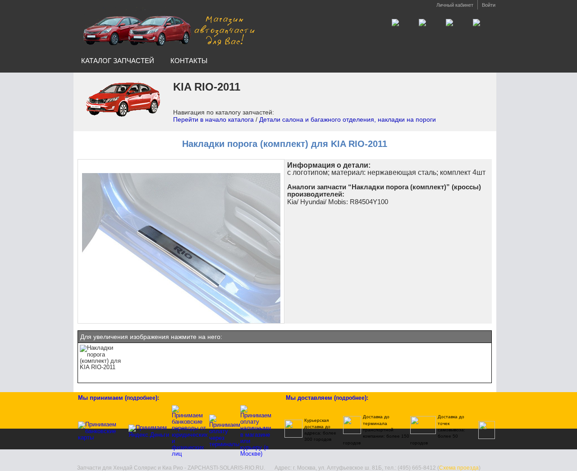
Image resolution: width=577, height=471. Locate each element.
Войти (488, 5)
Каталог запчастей (117, 60)
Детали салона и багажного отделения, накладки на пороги (347, 119)
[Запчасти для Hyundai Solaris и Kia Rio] (168, 26)
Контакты (188, 60)
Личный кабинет (454, 5)
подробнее (141, 398)
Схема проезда (459, 468)
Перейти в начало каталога (213, 119)
